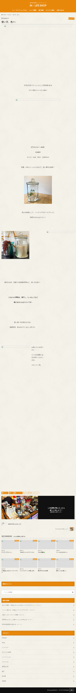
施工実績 (41, 10)
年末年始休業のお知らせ (12, 624)
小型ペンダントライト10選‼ (13, 615)
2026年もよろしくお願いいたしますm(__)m (17, 619)
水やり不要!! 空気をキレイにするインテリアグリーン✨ (21, 605)
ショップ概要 (32, 10)
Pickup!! (5, 493)
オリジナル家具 (50, 10)
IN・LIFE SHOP (38, 5)
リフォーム (5, 662)
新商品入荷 (5, 666)
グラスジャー (35, 493)
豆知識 (4, 681)
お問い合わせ (60, 10)
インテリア (19, 493)
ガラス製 (27, 493)
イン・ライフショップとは (19, 10)
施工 (3, 671)
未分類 (4, 676)
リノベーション (6, 657)
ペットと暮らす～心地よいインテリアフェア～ (18, 610)
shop (12, 493)
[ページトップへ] (71, 689)
